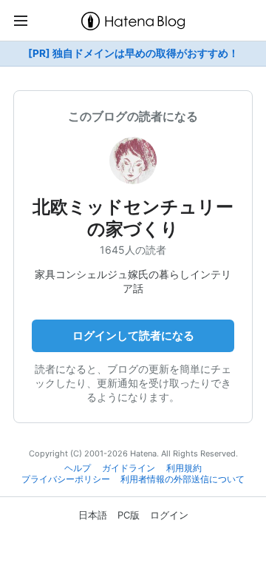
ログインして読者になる (133, 335)
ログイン (169, 515)
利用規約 (184, 468)
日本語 (92, 515)
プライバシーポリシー (65, 479)
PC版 (128, 515)
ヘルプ (77, 468)
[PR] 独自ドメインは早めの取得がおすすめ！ (133, 53)
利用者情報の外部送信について (182, 479)
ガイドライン (128, 468)
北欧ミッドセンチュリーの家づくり (133, 218)
